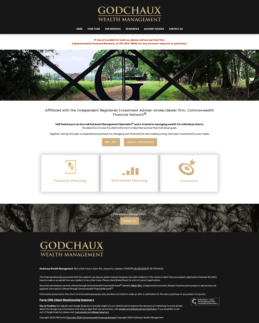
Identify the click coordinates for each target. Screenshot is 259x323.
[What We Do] (70, 174)
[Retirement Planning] (129, 174)
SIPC (140, 285)
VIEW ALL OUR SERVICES (140, 142)
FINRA (134, 285)
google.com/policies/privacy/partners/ (138, 309)
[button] (79, 29)
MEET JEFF (111, 142)
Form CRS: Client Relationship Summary (67, 300)
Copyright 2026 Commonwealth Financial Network (91, 317)
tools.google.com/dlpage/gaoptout (92, 312)
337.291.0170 (139, 268)
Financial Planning (70, 181)
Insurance (189, 181)
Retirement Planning (129, 180)
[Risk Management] (189, 174)
